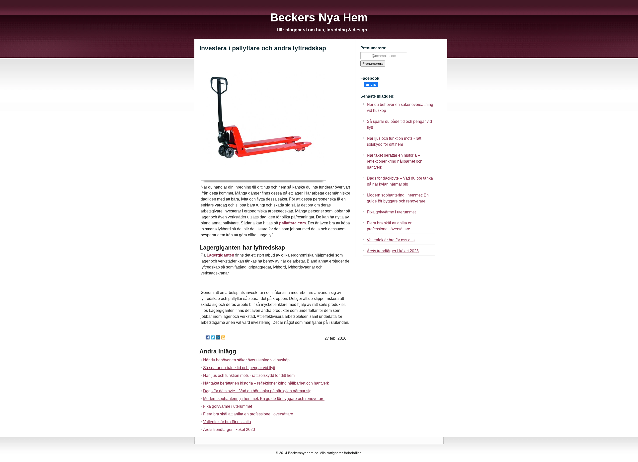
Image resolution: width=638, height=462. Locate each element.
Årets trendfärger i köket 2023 (229, 429)
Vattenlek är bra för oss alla (227, 422)
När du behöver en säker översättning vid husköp (246, 360)
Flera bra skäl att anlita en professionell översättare (248, 414)
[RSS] (223, 337)
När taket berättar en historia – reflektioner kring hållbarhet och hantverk (266, 383)
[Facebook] (208, 337)
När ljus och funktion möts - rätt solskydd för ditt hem (249, 375)
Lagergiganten (220, 255)
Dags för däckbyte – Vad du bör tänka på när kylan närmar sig (257, 391)
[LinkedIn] (218, 337)
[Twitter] (213, 337)
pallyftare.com (292, 223)
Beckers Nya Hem (319, 17)
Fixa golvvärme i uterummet (227, 406)
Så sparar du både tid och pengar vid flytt (239, 368)
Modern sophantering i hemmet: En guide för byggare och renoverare (263, 398)
